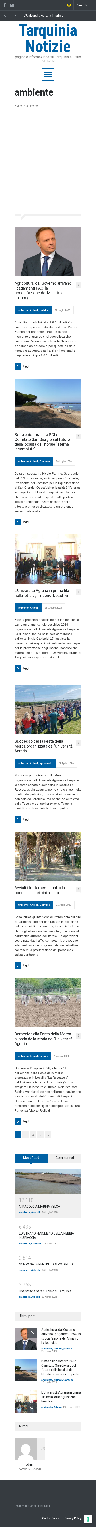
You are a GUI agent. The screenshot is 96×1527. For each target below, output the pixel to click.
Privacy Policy (73, 1518)
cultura (44, 1056)
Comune (45, 461)
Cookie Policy (50, 1518)
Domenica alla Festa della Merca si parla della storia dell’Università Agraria (44, 1039)
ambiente (23, 310)
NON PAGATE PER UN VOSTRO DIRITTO (46, 1264)
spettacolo (46, 763)
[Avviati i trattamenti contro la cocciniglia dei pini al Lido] (48, 856)
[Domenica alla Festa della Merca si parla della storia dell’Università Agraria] (48, 1002)
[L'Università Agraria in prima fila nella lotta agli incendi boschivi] (26, 1401)
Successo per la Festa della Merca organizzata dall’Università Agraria (44, 746)
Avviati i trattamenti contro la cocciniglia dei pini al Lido (40, 890)
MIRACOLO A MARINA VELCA (39, 1206)
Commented (65, 1158)
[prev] (32, 1333)
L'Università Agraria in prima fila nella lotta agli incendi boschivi (61, 1397)
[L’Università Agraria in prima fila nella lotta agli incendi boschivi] (48, 559)
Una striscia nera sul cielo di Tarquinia (45, 1291)
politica (44, 310)
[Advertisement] (48, 158)
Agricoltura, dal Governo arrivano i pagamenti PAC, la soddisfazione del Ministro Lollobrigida (44, 15)
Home (18, 105)
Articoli (34, 310)
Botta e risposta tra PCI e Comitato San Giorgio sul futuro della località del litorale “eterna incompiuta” (42, 442)
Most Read (31, 1158)
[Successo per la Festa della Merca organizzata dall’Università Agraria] (48, 709)
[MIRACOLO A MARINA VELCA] (48, 1181)
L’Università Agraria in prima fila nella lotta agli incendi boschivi (42, 593)
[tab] (31, 1160)
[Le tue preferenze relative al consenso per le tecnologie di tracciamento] (88, 1519)
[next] (32, 1408)
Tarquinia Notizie (48, 38)
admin (29, 1464)
